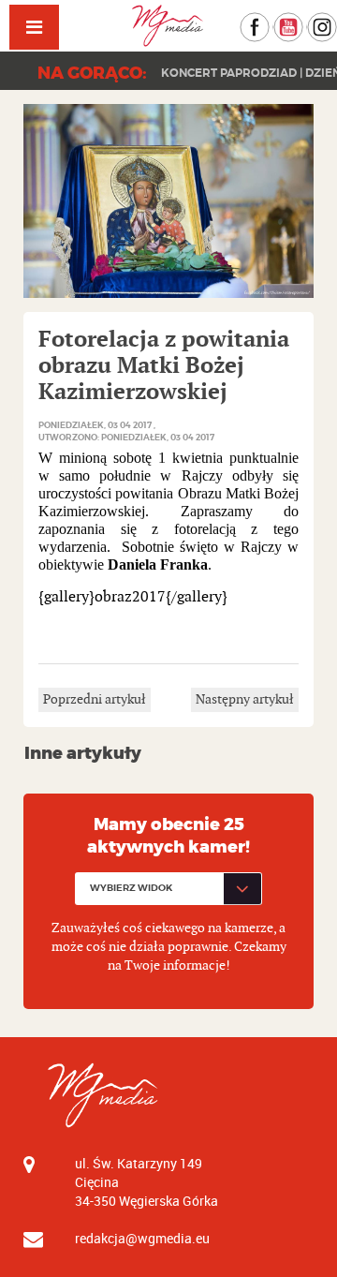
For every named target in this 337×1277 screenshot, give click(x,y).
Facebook (269, 21)
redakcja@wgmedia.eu (142, 1238)
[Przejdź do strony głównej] (168, 26)
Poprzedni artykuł (94, 699)
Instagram (336, 21)
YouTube (302, 21)
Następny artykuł (245, 699)
